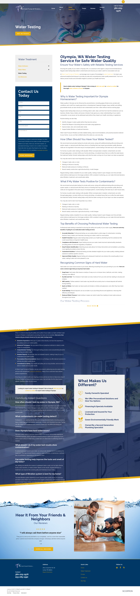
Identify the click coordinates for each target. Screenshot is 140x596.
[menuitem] (32, 66)
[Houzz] (124, 567)
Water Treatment (85, 571)
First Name (21, 102)
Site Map (83, 581)
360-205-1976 (21, 574)
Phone (20, 111)
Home (82, 567)
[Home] (28, 8)
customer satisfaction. (36, 371)
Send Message (26, 155)
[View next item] (32, 549)
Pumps (83, 574)
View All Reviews (43, 549)
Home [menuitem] (53, 8)
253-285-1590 (21, 577)
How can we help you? (23, 130)
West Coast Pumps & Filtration (70, 74)
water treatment (108, 74)
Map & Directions (47, 572)
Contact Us (84, 577)
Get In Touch (23, 33)
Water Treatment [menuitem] (72, 8)
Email (20, 116)
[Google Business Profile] (117, 567)
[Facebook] (120, 567)
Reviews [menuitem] (92, 8)
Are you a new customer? (23, 125)
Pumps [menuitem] (84, 8)
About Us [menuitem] (61, 8)
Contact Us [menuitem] (102, 8)
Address (20, 121)
